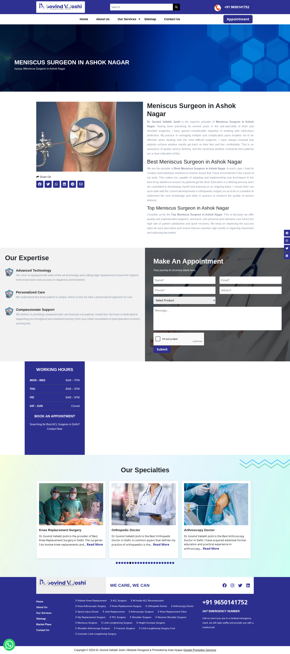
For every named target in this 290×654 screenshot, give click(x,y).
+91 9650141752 (236, 7)
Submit (162, 349)
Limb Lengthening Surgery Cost (158, 628)
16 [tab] (157, 563)
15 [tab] (154, 563)
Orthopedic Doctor (157, 606)
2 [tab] (119, 563)
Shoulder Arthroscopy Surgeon (93, 628)
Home (84, 19)
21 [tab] (171, 563)
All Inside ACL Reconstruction (148, 600)
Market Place (43, 624)
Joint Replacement (114, 611)
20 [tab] (168, 563)
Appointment (238, 19)
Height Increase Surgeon (151, 622)
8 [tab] (136, 563)
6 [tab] (130, 563)
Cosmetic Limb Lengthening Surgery (96, 633)
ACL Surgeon (119, 600)
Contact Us (172, 19)
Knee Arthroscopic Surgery (91, 606)
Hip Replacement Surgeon (91, 617)
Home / (19, 69)
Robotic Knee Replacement (92, 600)
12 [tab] (146, 563)
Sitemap (150, 19)
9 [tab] (138, 563)
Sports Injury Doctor (88, 611)
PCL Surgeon (118, 617)
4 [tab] (125, 563)
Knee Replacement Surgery (126, 606)
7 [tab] (133, 563)
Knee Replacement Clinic (173, 611)
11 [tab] (144, 563)
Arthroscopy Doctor (183, 606)
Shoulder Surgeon (141, 617)
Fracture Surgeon (125, 628)
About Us (103, 19)
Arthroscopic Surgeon (142, 611)
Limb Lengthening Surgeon (117, 622)
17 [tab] (160, 563)
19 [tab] (165, 563)
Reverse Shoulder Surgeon (171, 617)
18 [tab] (162, 563)
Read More (90, 544)
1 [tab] (117, 563)
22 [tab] (173, 563)
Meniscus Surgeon (87, 622)
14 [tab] (152, 563)
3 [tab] (122, 563)
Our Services (127, 19)
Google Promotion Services (199, 650)
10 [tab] (141, 563)
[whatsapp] (9, 645)
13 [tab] (149, 563)
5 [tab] (128, 563)
